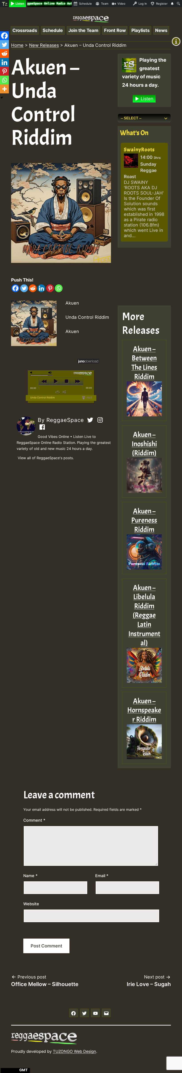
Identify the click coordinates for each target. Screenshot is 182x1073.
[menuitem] (4, 3)
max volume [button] (50, 372)
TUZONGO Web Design (74, 1051)
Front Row (115, 30)
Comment (34, 820)
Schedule (53, 30)
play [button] (55, 381)
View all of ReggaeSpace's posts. (46, 458)
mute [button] (32, 372)
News (161, 30)
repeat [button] (57, 392)
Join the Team (83, 30)
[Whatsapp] (59, 288)
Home (17, 45)
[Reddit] (33, 288)
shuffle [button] (64, 392)
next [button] (77, 381)
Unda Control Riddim (42, 397)
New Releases (44, 45)
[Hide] (2, 97)
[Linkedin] (41, 288)
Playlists (140, 30)
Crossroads (24, 30)
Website (31, 904)
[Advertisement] (144, 276)
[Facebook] (15, 288)
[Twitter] (24, 288)
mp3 (89, 397)
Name (30, 875)
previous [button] (44, 381)
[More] (4, 89)
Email (101, 875)
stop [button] (66, 381)
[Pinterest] (50, 288)
